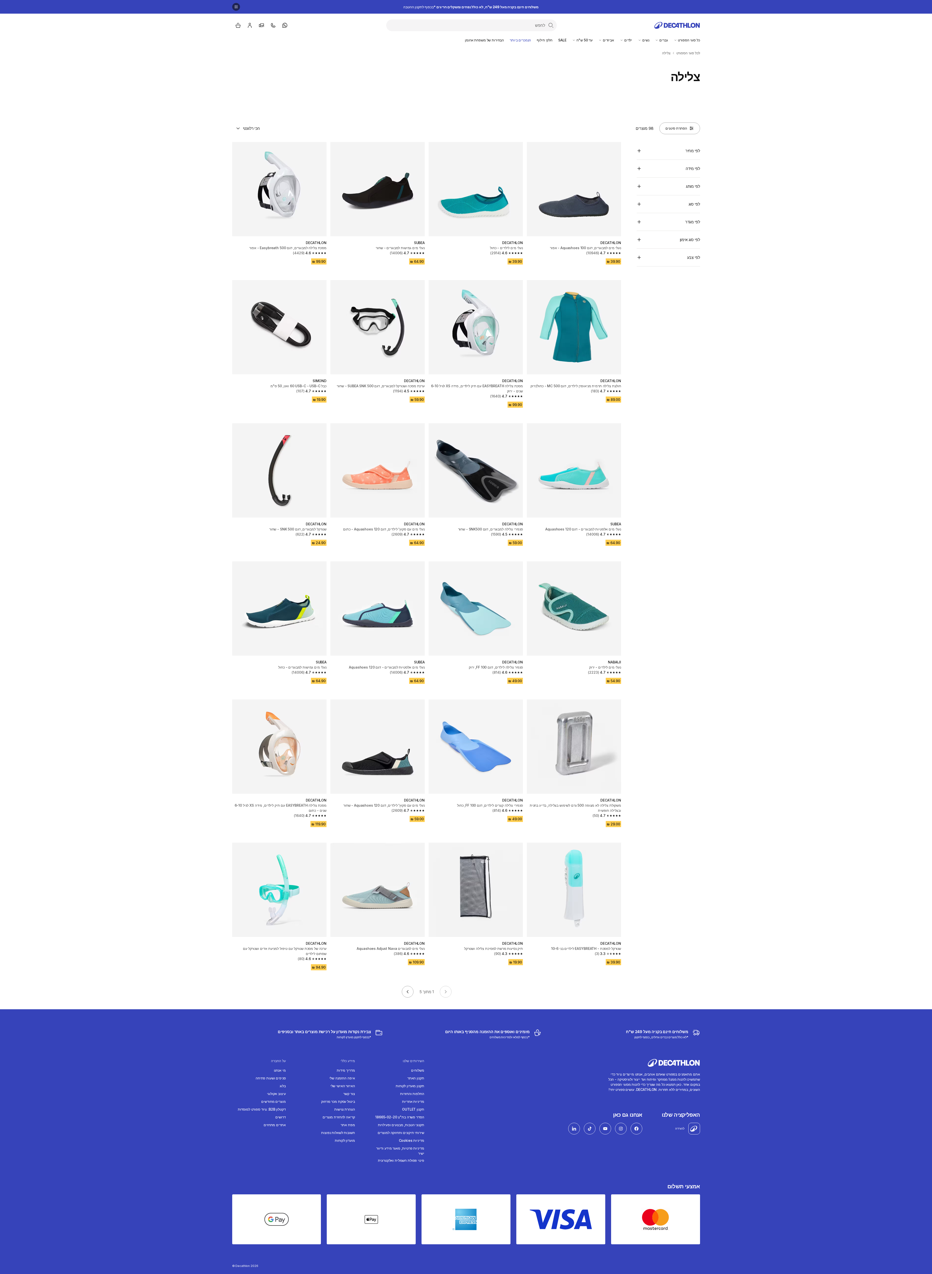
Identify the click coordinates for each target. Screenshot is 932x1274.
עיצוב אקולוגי (276, 1094)
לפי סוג (694, 204)
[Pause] (236, 7)
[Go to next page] (407, 992)
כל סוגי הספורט (688, 40)
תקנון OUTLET (413, 1109)
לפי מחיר (692, 150)
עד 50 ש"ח (584, 40)
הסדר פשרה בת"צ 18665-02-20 (399, 1117)
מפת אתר (348, 1125)
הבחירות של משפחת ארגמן (484, 40)
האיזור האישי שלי (342, 1086)
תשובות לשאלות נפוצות (338, 1133)
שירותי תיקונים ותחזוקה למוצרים (401, 1133)
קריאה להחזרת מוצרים (339, 1117)
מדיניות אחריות (413, 1101)
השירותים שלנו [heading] (413, 1061)
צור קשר (349, 1094)
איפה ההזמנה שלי (342, 1078)
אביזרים (608, 40)
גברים (663, 40)
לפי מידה (693, 168)
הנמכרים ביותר (520, 40)
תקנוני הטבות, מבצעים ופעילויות (401, 1125)
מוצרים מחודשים (273, 1101)
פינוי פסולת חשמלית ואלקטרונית (401, 1160)
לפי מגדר (692, 221)
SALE (562, 40)
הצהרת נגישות (344, 1109)
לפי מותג (693, 186)
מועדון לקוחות (345, 1140)
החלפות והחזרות (412, 1094)
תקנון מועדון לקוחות (410, 1086)
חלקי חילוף (544, 40)
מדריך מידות (346, 1070)
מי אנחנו (280, 1070)
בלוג (283, 1086)
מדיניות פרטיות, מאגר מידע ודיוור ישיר (400, 1150)
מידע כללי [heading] (348, 1061)
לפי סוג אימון (690, 239)
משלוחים (417, 1070)
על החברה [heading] (278, 1061)
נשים (645, 40)
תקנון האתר (415, 1078)
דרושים (280, 1117)
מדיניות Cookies (411, 1140)
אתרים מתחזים (275, 1125)
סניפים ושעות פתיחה (271, 1078)
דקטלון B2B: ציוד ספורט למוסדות (262, 1109)
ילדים (627, 40)
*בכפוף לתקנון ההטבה (470, 7)
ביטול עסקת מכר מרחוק (338, 1101)
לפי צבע (693, 257)
